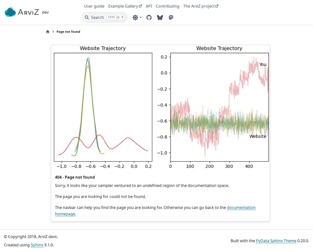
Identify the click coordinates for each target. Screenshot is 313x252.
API (149, 6)
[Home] (48, 31)
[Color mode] (137, 17)
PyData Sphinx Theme (276, 240)
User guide (94, 6)
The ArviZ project (199, 6)
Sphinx (37, 245)
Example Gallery (123, 6)
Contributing (167, 6)
